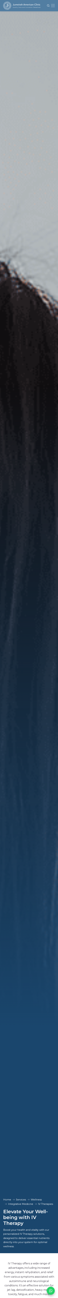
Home (7, 1199)
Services (21, 1199)
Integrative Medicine (20, 1203)
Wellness (36, 1199)
